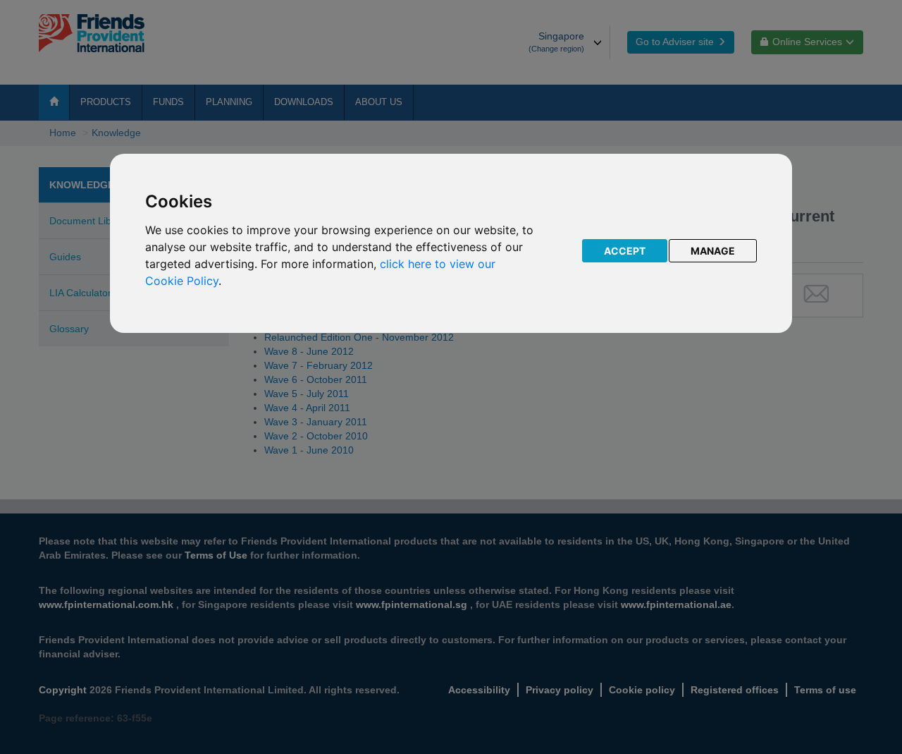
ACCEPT (624, 251)
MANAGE (713, 251)
